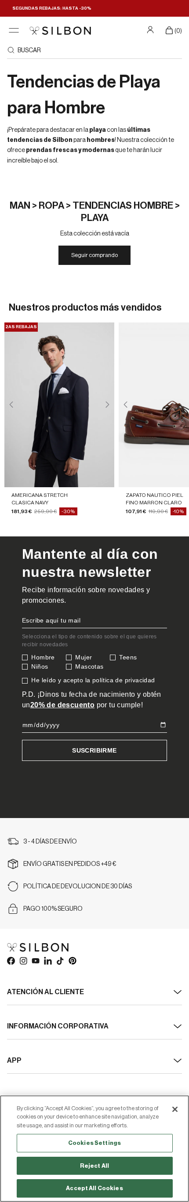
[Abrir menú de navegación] (14, 30)
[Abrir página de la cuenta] (151, 29)
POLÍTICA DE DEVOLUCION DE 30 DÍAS (77, 886)
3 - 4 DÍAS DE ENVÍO (50, 842)
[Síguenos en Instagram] (22, 960)
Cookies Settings (94, 1143)
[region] (94, 1148)
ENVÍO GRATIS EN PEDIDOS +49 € (69, 864)
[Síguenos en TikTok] (59, 960)
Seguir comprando (94, 255)
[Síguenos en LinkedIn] (47, 960)
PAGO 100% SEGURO (53, 909)
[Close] (175, 1109)
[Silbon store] (60, 30)
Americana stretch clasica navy (39, 498)
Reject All (94, 1166)
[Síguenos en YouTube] (35, 960)
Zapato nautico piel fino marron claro (154, 498)
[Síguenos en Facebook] (10, 960)
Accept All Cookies (94, 1188)
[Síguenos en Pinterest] (72, 960)
